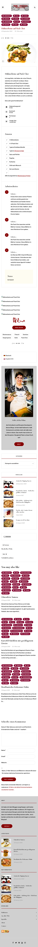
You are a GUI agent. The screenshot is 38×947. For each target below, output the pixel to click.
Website (4, 762)
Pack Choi (24, 337)
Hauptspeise (7, 337)
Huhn (16, 337)
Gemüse (25, 334)
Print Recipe (19, 327)
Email (3, 756)
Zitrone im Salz (19, 151)
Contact (7, 826)
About (19, 444)
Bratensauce (7, 334)
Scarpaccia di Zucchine (23, 520)
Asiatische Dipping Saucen (23, 481)
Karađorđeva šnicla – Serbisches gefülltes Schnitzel (25, 491)
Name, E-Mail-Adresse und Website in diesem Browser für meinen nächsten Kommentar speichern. (19, 772)
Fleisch (17, 334)
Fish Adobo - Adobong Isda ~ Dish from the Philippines (24, 501)
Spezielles (4, 919)
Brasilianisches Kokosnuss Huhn (15, 687)
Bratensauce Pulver (24, 175)
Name (3, 750)
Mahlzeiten (4, 912)
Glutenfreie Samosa (9, 597)
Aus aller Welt (5, 916)
